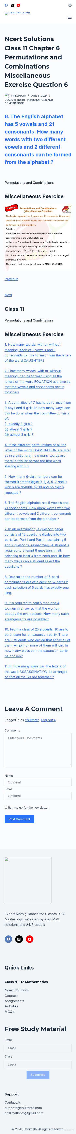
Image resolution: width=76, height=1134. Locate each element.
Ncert (21, 99)
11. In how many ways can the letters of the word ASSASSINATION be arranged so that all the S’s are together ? (36, 671)
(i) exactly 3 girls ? (19, 424)
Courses (11, 996)
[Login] (70, 5)
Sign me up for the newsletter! (28, 807)
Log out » (48, 720)
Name (9, 776)
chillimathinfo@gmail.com (24, 1113)
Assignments (14, 1001)
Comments (12, 730)
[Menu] (70, 17)
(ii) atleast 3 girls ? (18, 429)
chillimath (32, 720)
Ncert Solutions (17, 990)
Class (8, 1056)
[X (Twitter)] (12, 5)
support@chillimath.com (23, 1108)
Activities (11, 1006)
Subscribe (38, 1075)
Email (8, 789)
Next (8, 295)
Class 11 (10, 99)
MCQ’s (10, 1012)
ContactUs (13, 1102)
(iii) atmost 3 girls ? (19, 435)
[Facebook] (6, 5)
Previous (11, 279)
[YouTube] (18, 5)
